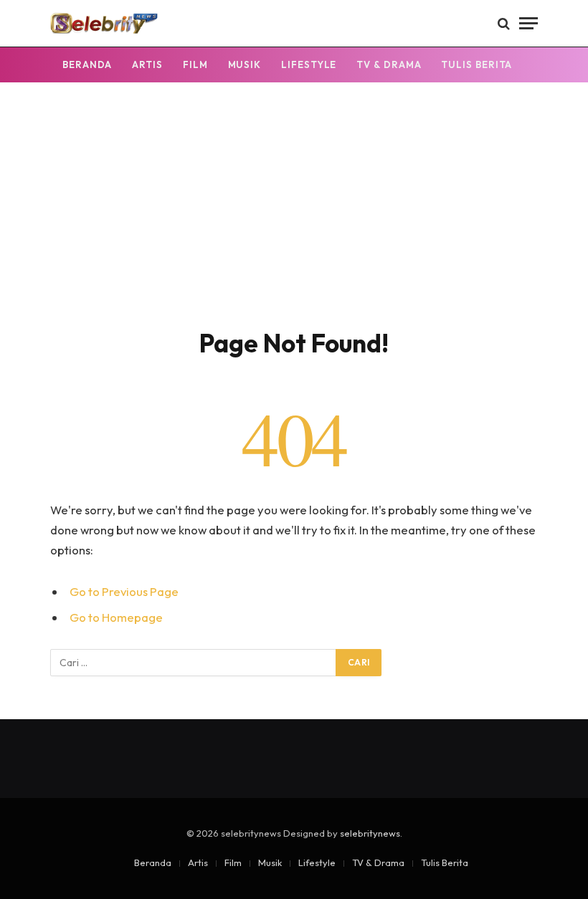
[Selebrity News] (104, 23)
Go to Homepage (116, 617)
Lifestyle (308, 64)
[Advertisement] (294, 220)
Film (195, 64)
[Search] (504, 23)
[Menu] (528, 23)
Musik (245, 64)
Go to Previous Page (124, 591)
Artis (147, 64)
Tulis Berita (476, 64)
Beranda (87, 64)
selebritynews (370, 833)
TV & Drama (388, 64)
